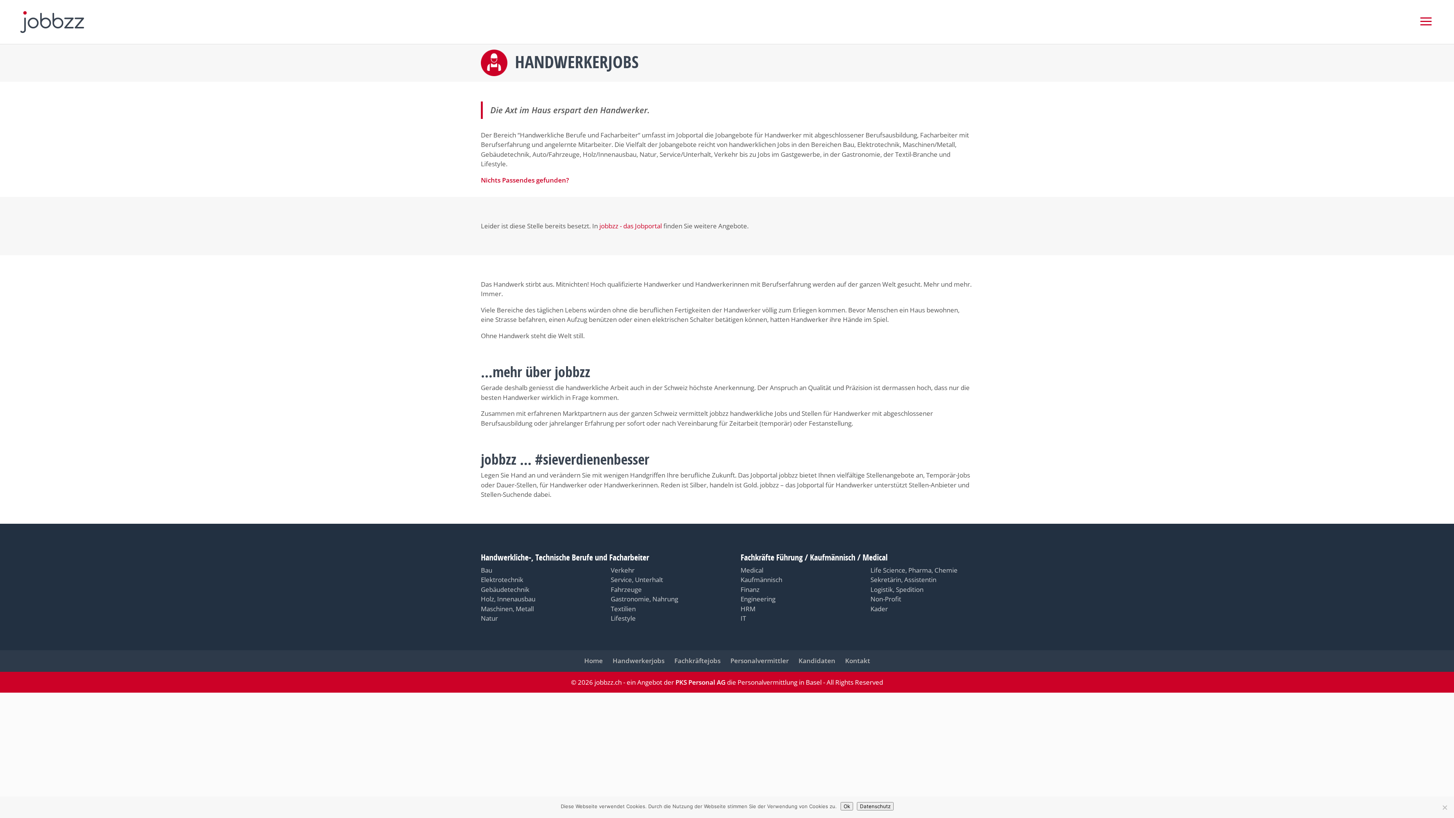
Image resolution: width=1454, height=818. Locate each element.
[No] (1444, 807)
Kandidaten (817, 660)
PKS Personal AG (700, 682)
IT (743, 618)
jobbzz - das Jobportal (630, 226)
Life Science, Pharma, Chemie (914, 570)
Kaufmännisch (761, 579)
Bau (486, 570)
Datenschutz (875, 806)
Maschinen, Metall (507, 608)
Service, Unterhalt (637, 579)
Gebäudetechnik (505, 589)
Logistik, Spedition (897, 589)
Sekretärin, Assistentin (903, 579)
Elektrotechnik (502, 579)
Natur (489, 618)
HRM (748, 608)
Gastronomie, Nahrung (644, 599)
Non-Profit (886, 599)
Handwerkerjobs (639, 660)
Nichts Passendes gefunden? (525, 180)
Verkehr (623, 570)
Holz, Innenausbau (508, 599)
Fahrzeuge (626, 589)
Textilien (623, 608)
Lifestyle (623, 618)
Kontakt (857, 660)
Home (593, 660)
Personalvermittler (759, 660)
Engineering (758, 599)
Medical (752, 570)
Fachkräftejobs (697, 660)
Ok (847, 806)
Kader (879, 608)
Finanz (750, 589)
